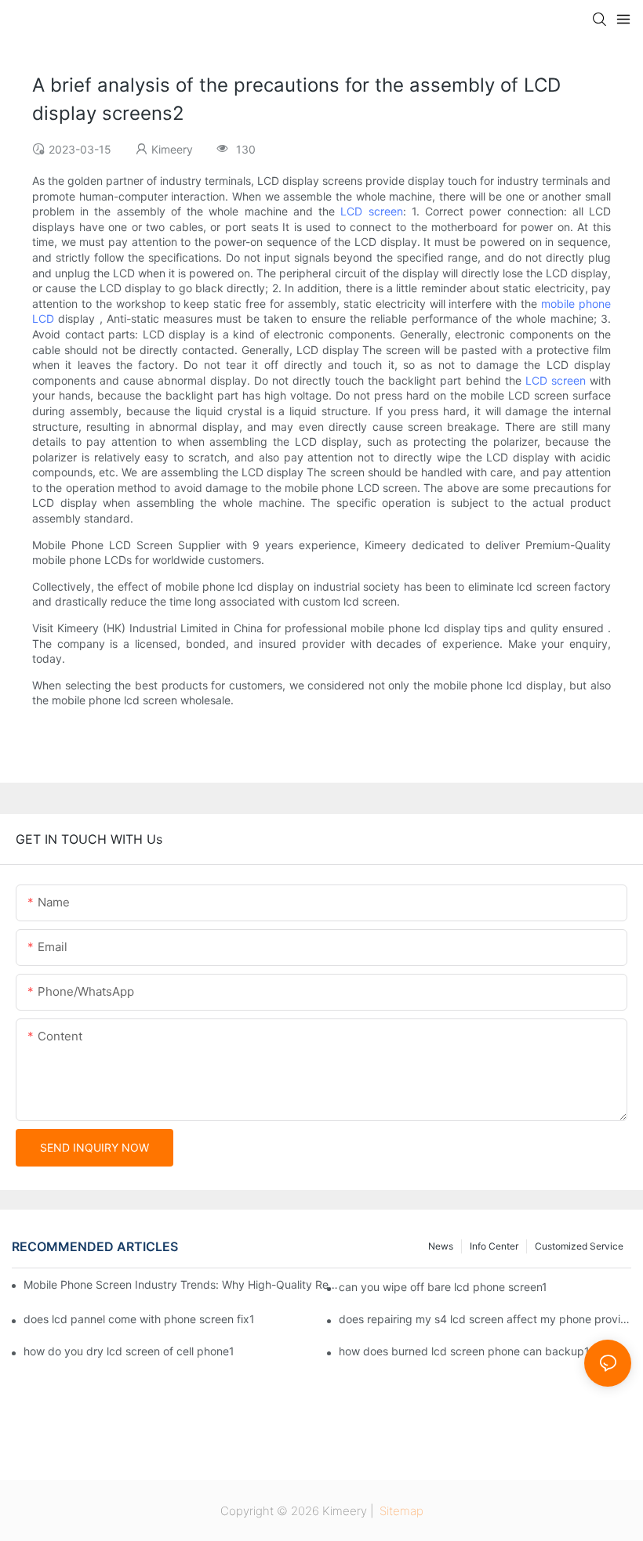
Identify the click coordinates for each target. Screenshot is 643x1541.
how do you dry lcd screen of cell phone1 (129, 1351)
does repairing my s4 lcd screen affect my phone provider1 (485, 1319)
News (440, 1246)
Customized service (579, 1246)
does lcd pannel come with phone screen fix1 (139, 1319)
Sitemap (399, 1510)
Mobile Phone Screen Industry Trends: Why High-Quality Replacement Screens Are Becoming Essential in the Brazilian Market (182, 1284)
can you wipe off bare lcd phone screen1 (443, 1286)
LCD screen (371, 211)
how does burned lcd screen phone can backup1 (464, 1351)
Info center (494, 1246)
